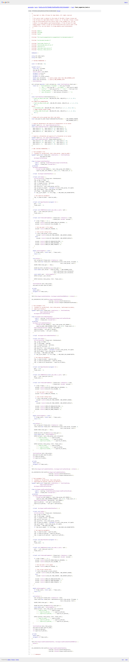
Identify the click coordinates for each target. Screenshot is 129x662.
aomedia (30, 7)
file (58, 11)
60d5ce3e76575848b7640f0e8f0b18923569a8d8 (54, 7)
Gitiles (9, 659)
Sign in (126, 2)
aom (36, 7)
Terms (17, 659)
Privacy (13, 659)
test (72, 7)
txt (123, 659)
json (126, 659)
